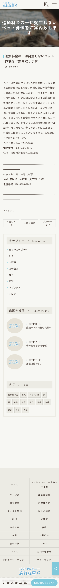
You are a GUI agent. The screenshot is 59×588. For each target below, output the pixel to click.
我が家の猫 (13, 394)
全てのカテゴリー (18, 249)
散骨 (10, 410)
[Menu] (54, 4)
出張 (11, 256)
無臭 (16, 402)
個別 (11, 281)
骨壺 (11, 274)
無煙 (24, 402)
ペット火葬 (34, 394)
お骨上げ (13, 268)
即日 (31, 402)
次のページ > (47, 223)
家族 (39, 402)
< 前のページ (11, 223)
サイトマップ (44, 559)
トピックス (8, 210)
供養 (47, 402)
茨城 (24, 394)
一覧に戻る (29, 223)
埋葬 (26, 410)
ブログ (12, 293)
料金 (18, 410)
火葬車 (12, 262)
